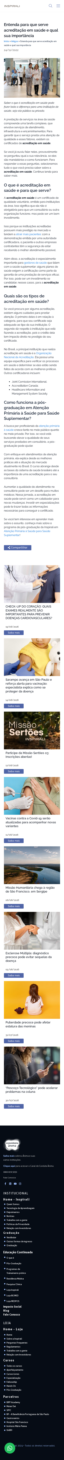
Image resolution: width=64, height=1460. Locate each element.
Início (6, 41)
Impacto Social (12, 1306)
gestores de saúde (35, 262)
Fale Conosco (11, 1314)
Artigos (14, 41)
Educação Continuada (18, 1252)
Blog (6, 1310)
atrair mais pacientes (28, 234)
